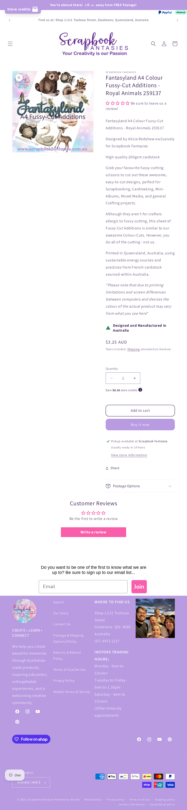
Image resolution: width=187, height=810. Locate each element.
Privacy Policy (64, 680)
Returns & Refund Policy (67, 655)
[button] (10, 43)
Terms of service (140, 799)
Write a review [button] (93, 532)
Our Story (60, 613)
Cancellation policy (162, 804)
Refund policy (93, 799)
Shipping (133, 349)
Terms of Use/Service (69, 669)
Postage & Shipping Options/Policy (68, 638)
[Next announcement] (177, 20)
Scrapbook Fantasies (40, 799)
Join (139, 587)
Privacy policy (116, 799)
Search (58, 602)
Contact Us (62, 624)
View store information (129, 455)
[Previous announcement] (9, 20)
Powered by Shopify (67, 799)
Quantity (112, 369)
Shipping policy (165, 799)
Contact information (132, 804)
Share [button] (115, 468)
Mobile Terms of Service (71, 692)
